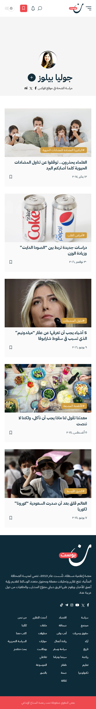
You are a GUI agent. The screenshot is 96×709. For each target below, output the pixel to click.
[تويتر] (31, 88)
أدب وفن (62, 633)
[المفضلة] (24, 8)
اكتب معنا (21, 633)
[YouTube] (77, 605)
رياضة (85, 657)
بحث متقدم (20, 649)
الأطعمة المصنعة (72, 406)
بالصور (43, 673)
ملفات (43, 625)
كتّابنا (24, 625)
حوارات (43, 641)
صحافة (63, 625)
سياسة (84, 617)
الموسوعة (41, 665)
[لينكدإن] (26, 88)
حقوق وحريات (80, 633)
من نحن (22, 617)
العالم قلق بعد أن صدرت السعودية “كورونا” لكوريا (50, 506)
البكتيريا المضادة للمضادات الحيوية (62, 150)
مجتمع (84, 625)
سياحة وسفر (60, 649)
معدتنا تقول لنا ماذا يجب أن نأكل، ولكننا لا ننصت (53, 420)
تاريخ (85, 649)
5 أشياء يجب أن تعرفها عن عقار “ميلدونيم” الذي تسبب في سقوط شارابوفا (51, 335)
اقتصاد (63, 617)
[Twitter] (83, 605)
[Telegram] (66, 605)
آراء (86, 641)
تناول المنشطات (72, 321)
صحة (64, 673)
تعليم (85, 665)
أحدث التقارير (40, 617)
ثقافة (64, 681)
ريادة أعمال (60, 641)
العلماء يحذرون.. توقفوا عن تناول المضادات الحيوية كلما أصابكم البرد (50, 165)
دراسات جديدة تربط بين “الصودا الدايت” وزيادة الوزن (53, 250)
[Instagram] (71, 605)
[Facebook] (88, 605)
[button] (87, 8)
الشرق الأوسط (74, 491)
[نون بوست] (76, 8)
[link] (32, 77)
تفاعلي (43, 657)
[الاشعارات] (33, 8)
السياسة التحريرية (17, 641)
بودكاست (42, 649)
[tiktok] (61, 605)
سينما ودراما (60, 657)
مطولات (42, 633)
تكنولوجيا (83, 673)
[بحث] (40, 8)
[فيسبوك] (36, 88)
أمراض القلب (75, 235)
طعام (64, 665)
